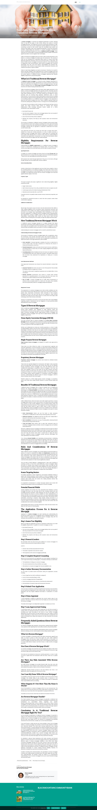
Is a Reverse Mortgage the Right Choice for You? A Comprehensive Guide (29, 798)
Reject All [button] (63, 808)
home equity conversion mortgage (39, 760)
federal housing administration (23, 760)
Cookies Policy (43, 808)
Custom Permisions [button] (55, 808)
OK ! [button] (48, 808)
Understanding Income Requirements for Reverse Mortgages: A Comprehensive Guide (29, 791)
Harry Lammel (19, 35)
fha (30, 760)
